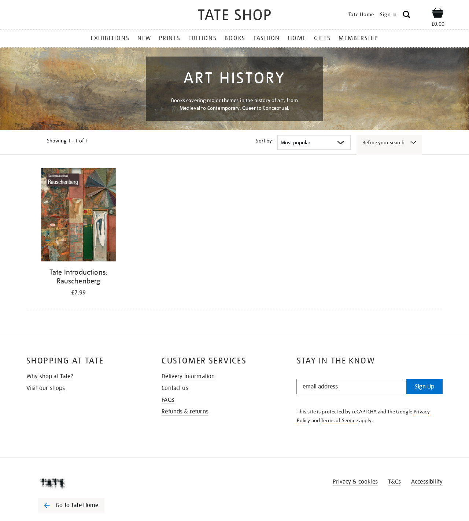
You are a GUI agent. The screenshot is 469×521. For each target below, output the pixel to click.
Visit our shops (45, 388)
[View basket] (437, 14)
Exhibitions (110, 38)
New (144, 38)
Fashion (267, 38)
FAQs (168, 400)
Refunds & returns (185, 411)
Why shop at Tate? (49, 376)
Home (297, 38)
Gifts (322, 38)
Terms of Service (339, 420)
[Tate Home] (84, 483)
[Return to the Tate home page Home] (234, 16)
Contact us (175, 388)
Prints (170, 38)
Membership (358, 38)
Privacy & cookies (355, 481)
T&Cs (394, 481)
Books (235, 38)
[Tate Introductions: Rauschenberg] (78, 216)
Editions (202, 38)
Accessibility (427, 481)
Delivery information (188, 376)
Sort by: (264, 140)
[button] (406, 15)
